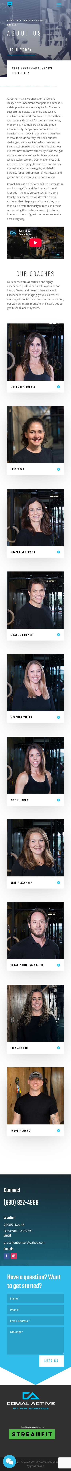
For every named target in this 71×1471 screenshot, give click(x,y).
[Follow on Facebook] (6, 1256)
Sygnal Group (35, 1466)
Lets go (51, 1361)
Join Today (21, 49)
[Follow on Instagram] (14, 1256)
